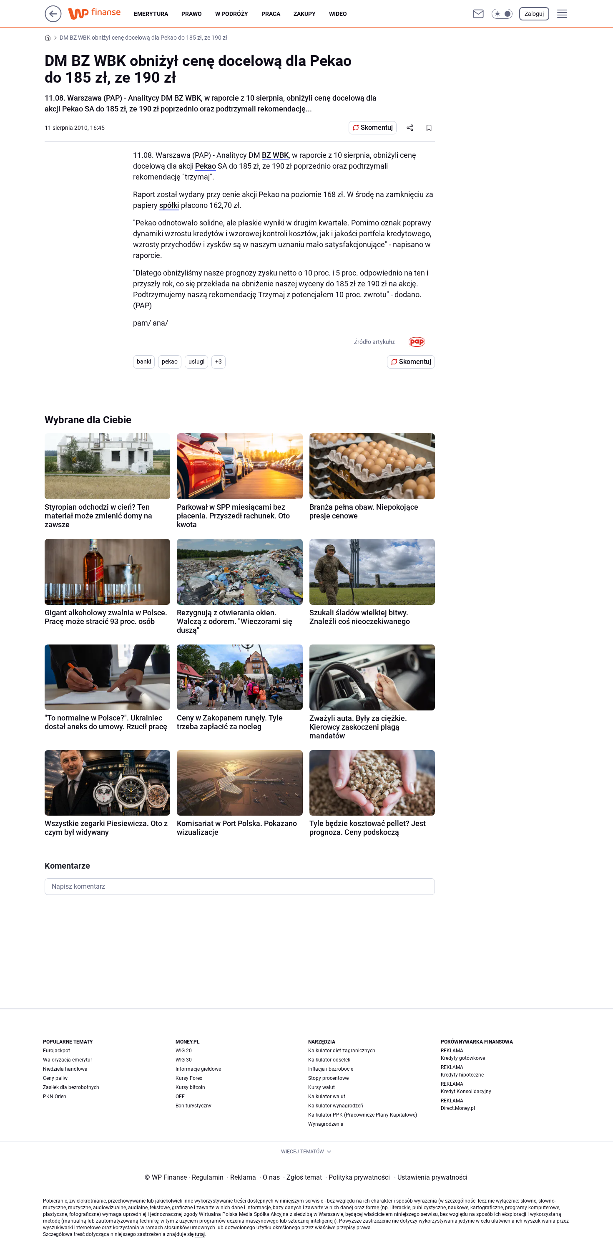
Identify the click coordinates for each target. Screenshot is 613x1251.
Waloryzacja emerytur (67, 1060)
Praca (270, 13)
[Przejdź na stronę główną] (53, 20)
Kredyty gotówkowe (463, 1058)
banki (144, 361)
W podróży (231, 13)
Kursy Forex (189, 1078)
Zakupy (305, 13)
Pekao (205, 166)
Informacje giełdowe (198, 1069)
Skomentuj (377, 127)
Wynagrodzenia (326, 1124)
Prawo (191, 13)
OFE (180, 1096)
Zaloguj (534, 13)
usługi (196, 361)
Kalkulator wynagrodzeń (335, 1106)
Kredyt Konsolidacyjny (466, 1091)
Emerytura (151, 13)
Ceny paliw (55, 1078)
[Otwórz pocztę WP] (478, 13)
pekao (170, 361)
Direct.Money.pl (458, 1108)
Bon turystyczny (193, 1106)
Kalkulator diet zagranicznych (341, 1051)
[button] (502, 14)
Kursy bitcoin (190, 1087)
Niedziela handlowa (65, 1069)
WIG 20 (184, 1051)
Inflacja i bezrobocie (330, 1069)
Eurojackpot (56, 1051)
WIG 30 (184, 1060)
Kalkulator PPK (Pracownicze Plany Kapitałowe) (362, 1115)
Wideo (338, 13)
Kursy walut (321, 1087)
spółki (169, 205)
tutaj (200, 1234)
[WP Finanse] (101, 13)
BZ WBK (275, 155)
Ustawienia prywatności (430, 1177)
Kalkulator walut (326, 1096)
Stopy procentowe (328, 1078)
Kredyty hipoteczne (462, 1075)
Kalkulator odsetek (329, 1060)
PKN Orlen (54, 1096)
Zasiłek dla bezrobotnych (71, 1087)
